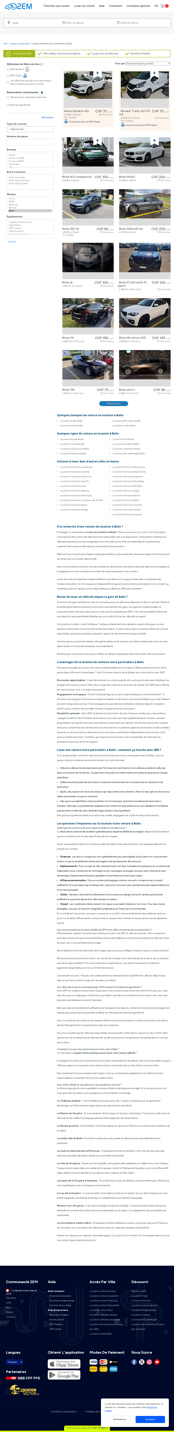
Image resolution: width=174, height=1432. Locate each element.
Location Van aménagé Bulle (128, 453)
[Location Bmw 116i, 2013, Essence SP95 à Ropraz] (88, 368)
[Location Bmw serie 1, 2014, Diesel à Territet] (145, 368)
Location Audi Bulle (71, 420)
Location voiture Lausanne (104, 1295)
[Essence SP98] (30, 158)
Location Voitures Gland (126, 509)
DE (156, 5)
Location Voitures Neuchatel (128, 471)
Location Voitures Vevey (74, 509)
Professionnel (56, 1319)
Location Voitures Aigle (125, 490)
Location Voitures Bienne (74, 490)
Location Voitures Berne (126, 495)
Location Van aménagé (144, 1319)
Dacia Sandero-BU (76, 111)
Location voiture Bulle (19, 43)
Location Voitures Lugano (127, 514)
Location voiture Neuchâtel (104, 1305)
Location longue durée (143, 1310)
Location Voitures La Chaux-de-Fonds (81, 500)
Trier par (120, 63)
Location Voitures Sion (73, 485)
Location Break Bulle (72, 439)
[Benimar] (30, 204)
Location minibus (140, 1314)
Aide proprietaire (58, 1310)
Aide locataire (56, 1291)
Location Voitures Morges (127, 485)
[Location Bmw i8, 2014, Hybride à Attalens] (88, 261)
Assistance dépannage (61, 1300)
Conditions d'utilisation (64, 1411)
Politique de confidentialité (100, 1411)
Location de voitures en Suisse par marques (147, 1326)
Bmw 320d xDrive (130, 229)
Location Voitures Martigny (76, 495)
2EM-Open (55, 1329)
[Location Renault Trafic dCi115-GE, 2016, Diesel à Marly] (145, 89)
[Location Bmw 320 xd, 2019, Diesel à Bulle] (88, 207)
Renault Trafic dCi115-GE (135, 112)
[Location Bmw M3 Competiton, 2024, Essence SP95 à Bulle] (88, 155)
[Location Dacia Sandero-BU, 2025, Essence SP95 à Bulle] (88, 89)
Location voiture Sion (101, 1310)
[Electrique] (30, 164)
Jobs (8, 1302)
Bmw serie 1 (126, 389)
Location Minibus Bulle (73, 453)
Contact (10, 1316)
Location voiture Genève (103, 1291)
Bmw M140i (126, 177)
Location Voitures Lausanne (76, 466)
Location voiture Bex (101, 1333)
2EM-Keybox (56, 1324)
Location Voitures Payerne (127, 476)
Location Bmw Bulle (71, 425)
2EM (5, 43)
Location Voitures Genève (75, 471)
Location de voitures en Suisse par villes (106, 1326)
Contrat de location (60, 1305)
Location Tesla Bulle (124, 425)
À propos (11, 1297)
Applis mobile (138, 1291)
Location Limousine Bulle (74, 448)
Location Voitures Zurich (74, 481)
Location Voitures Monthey (128, 481)
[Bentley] (30, 207)
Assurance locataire (60, 1295)
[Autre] (30, 198)
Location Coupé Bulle (72, 443)
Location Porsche (140, 1300)
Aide (102, 5)
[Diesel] (30, 155)
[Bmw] (30, 210)
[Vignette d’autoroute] (30, 222)
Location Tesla (139, 1295)
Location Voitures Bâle (125, 500)
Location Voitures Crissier (127, 504)
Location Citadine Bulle (125, 443)
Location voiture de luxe (144, 1305)
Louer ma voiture (84, 5)
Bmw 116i (68, 389)
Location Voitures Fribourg (75, 476)
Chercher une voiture (56, 5)
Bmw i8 (67, 282)
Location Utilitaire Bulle (126, 448)
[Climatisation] (30, 231)
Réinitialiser (47, 117)
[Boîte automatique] (30, 180)
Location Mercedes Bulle (126, 420)
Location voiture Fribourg (103, 1300)
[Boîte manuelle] (30, 177)
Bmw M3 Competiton (76, 177)
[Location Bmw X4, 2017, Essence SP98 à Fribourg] (88, 316)
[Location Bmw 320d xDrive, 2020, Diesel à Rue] (145, 207)
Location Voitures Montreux (128, 466)
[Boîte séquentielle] (30, 183)
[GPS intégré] (30, 228)
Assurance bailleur (59, 1314)
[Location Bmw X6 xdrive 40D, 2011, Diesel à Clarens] (145, 316)
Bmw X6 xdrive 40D (132, 338)
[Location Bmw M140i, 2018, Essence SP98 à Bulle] (145, 155)
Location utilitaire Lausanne (105, 1319)
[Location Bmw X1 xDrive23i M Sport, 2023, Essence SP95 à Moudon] (145, 261)
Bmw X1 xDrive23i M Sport (132, 284)
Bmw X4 (67, 338)
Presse (9, 1312)
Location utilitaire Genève (103, 1314)
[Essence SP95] (30, 161)
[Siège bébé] (30, 225)
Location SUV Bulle (123, 439)
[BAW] (30, 201)
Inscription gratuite (138, 5)
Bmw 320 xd (70, 229)
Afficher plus (113, 403)
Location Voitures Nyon (73, 504)
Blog (8, 1307)
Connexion (115, 5)
